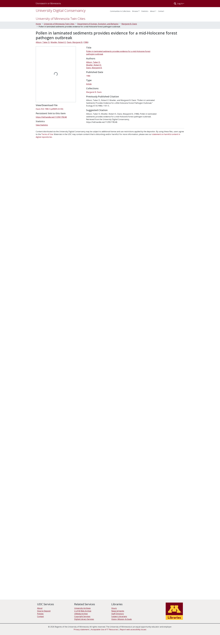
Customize (207, 629)
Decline (198, 629)
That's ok (189, 629)
